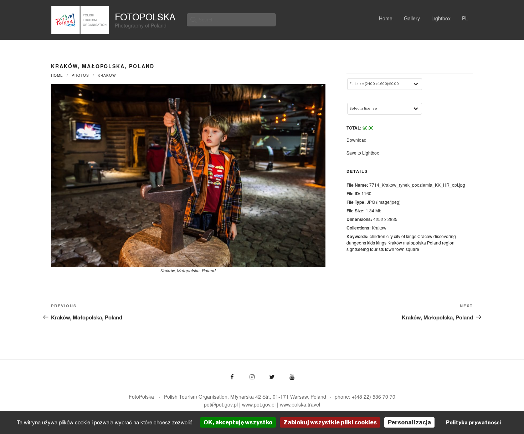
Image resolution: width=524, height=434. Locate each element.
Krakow (107, 75)
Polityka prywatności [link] (473, 422)
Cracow (424, 236)
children (377, 236)
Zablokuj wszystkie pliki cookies (330, 422)
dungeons (356, 242)
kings (381, 242)
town (389, 249)
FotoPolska (145, 16)
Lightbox (441, 18)
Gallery (412, 18)
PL (465, 18)
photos (80, 75)
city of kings (405, 236)
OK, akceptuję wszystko (238, 422)
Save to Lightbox (362, 153)
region (448, 242)
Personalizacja (409, 422)
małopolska (414, 242)
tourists (377, 249)
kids (371, 242)
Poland (434, 242)
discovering (444, 236)
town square (407, 249)
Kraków (394, 242)
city (389, 236)
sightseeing (357, 249)
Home (385, 18)
